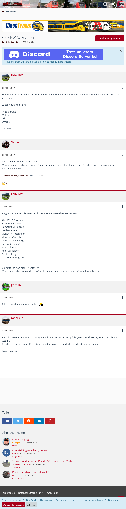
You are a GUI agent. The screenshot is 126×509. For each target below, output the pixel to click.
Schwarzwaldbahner (21, 464)
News (14, 445)
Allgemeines (18, 456)
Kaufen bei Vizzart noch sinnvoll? (30, 472)
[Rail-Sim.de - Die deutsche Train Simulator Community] (12, 4)
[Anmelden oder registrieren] (113, 4)
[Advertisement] (63, 368)
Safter (31, 175)
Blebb (15, 453)
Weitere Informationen (13, 504)
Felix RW (9, 41)
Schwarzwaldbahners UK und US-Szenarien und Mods (42, 461)
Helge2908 (17, 475)
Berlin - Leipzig (20, 439)
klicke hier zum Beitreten (57, 61)
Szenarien (16, 467)
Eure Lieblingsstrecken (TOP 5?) (29, 450)
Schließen (31, 504)
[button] (121, 4)
